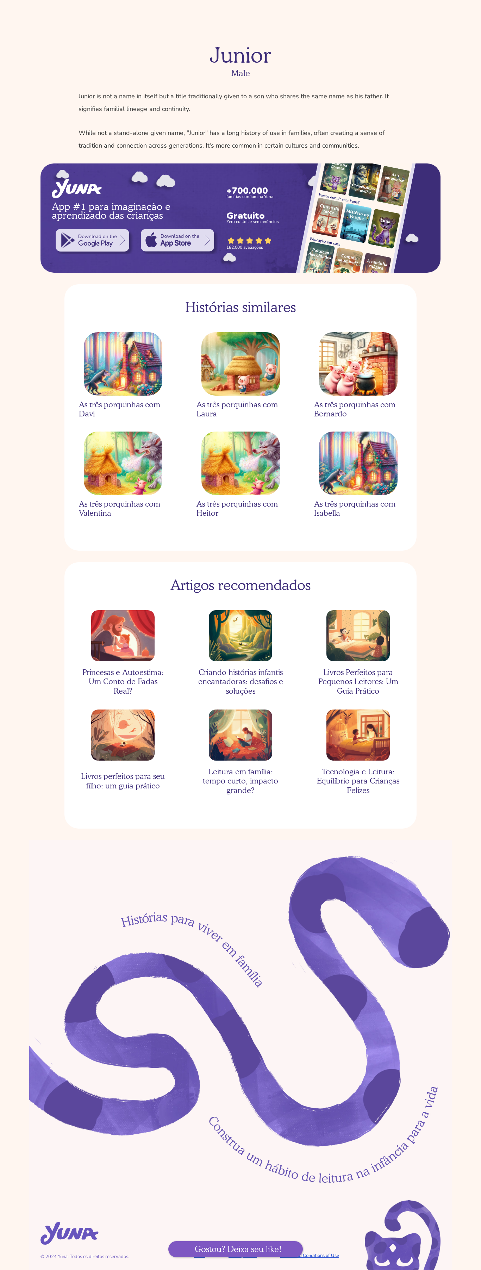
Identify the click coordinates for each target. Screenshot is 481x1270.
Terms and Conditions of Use (309, 1255)
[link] (92, 240)
